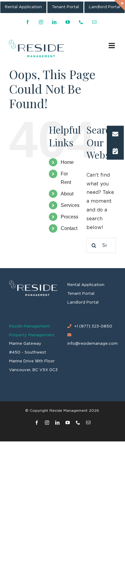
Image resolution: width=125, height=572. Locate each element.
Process (69, 216)
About (67, 193)
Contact (69, 228)
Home (67, 162)
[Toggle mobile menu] (112, 45)
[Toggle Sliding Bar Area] (119, 5)
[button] (115, 134)
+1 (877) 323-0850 (93, 326)
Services (70, 205)
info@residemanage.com (92, 344)
